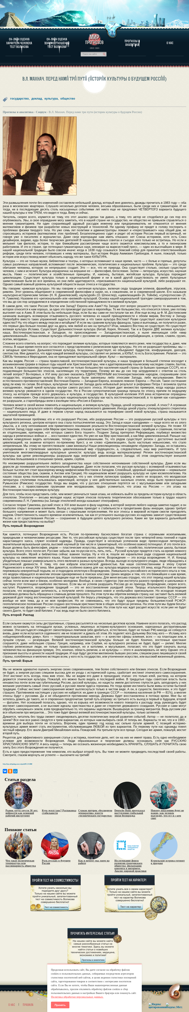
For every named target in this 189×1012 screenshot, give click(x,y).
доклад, (37, 98)
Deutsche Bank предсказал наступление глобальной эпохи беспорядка (129, 813)
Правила (28, 1005)
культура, (51, 98)
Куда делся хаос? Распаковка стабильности (59, 812)
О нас (11, 1005)
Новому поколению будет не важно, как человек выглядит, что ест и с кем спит (167, 814)
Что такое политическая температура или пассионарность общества (21, 863)
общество (67, 98)
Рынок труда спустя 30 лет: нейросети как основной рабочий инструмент (22, 813)
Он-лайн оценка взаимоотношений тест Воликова (56, 43)
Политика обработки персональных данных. (77, 997)
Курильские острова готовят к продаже (168, 862)
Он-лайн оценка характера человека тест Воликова (19, 43)
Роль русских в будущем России (56, 862)
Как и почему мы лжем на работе (93, 862)
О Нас (169, 43)
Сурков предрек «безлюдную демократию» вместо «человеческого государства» (95, 813)
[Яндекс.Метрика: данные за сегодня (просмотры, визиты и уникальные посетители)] (174, 1005)
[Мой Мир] (15, 771)
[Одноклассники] (10, 771)
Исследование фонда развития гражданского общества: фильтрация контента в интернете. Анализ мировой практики (130, 865)
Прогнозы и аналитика (132, 43)
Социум (41, 112)
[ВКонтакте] (5, 771)
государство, (20, 98)
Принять (60, 1005)
